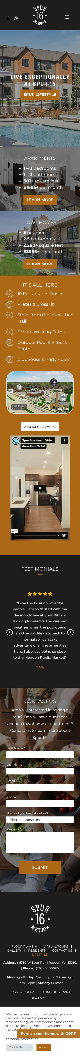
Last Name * (15, 764)
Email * (11, 781)
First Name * (15, 748)
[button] (9, 632)
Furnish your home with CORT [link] (48, 1034)
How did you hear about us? (27, 813)
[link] (8, 18)
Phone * (12, 797)
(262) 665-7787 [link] (47, 968)
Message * (13, 829)
